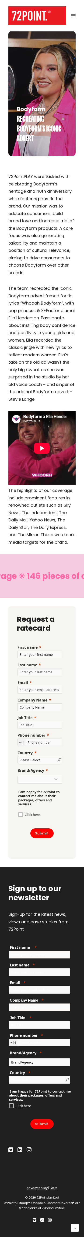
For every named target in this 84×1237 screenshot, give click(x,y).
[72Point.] (37, 15)
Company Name (32, 700)
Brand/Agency (31, 770)
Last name (27, 665)
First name (28, 647)
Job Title (25, 717)
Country (25, 752)
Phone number (31, 735)
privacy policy (37, 1188)
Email (23, 682)
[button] (73, 15)
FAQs (53, 1188)
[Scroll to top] (75, 1227)
